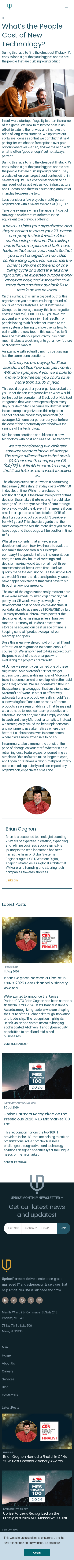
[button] (66, 6)
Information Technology (20, 1103)
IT (3, 18)
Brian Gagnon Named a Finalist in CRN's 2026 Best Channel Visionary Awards (36, 983)
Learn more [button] (52, 1542)
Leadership (11, 967)
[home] (8, 6)
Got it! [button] (37, 1552)
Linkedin (12, 880)
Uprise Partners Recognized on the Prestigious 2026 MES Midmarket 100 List (37, 1119)
